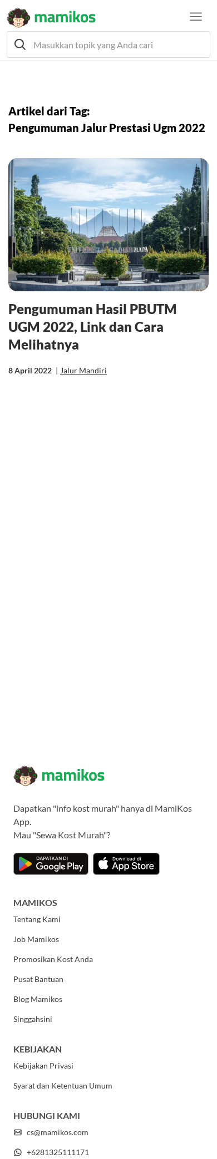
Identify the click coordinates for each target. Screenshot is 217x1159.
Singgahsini (32, 1019)
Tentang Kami (37, 919)
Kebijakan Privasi (43, 1065)
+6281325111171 (58, 1152)
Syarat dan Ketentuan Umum (62, 1085)
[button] (108, 44)
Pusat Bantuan (38, 979)
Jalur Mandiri (83, 370)
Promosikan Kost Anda (53, 959)
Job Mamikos (36, 939)
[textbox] (108, 44)
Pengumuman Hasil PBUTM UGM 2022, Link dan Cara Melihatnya (92, 326)
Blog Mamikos (37, 999)
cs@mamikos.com (57, 1132)
